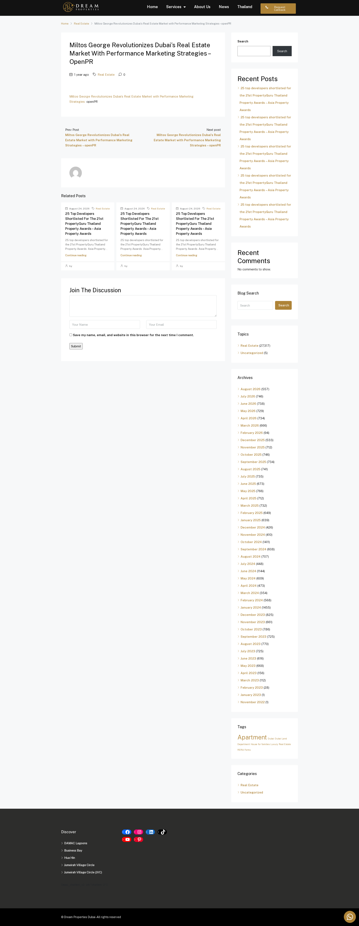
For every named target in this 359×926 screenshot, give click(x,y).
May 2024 (248, 578)
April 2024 (249, 585)
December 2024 (253, 527)
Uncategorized (252, 353)
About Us (202, 7)
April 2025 (248, 498)
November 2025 (253, 447)
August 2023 (251, 644)
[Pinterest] (138, 839)
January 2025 (251, 520)
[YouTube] (126, 839)
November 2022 (253, 702)
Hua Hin (69, 857)
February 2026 (252, 433)
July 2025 (248, 476)
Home (152, 7)
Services (173, 7)
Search (242, 41)
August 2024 (251, 556)
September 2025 (253, 462)
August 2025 (250, 469)
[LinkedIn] (150, 831)
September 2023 (253, 636)
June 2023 (248, 658)
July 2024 (248, 564)
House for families (260, 744)
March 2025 (250, 505)
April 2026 (249, 418)
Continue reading (75, 255)
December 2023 (253, 615)
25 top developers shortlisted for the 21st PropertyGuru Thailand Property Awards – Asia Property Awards (84, 224)
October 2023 (251, 629)
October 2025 (251, 454)
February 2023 (252, 687)
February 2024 (252, 600)
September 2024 (253, 549)
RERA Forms (244, 750)
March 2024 (250, 593)
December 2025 (253, 440)
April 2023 (249, 673)
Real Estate (81, 23)
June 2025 (248, 483)
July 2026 (248, 396)
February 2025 (252, 513)
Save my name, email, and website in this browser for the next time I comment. (133, 335)
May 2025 (248, 491)
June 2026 (248, 403)
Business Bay (73, 850)
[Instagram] (138, 831)
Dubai (271, 738)
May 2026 (248, 411)
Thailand (244, 7)
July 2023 (248, 651)
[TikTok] (162, 831)
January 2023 (251, 695)
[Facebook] (126, 831)
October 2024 (251, 542)
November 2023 (253, 622)
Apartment (252, 737)
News (224, 7)
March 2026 (250, 425)
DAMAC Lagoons (75, 843)
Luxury (274, 744)
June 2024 (248, 571)
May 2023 (248, 665)
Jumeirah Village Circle (79, 865)
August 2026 (251, 389)
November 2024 (253, 534)
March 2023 (250, 680)
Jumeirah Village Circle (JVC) (83, 872)
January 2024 (251, 607)
